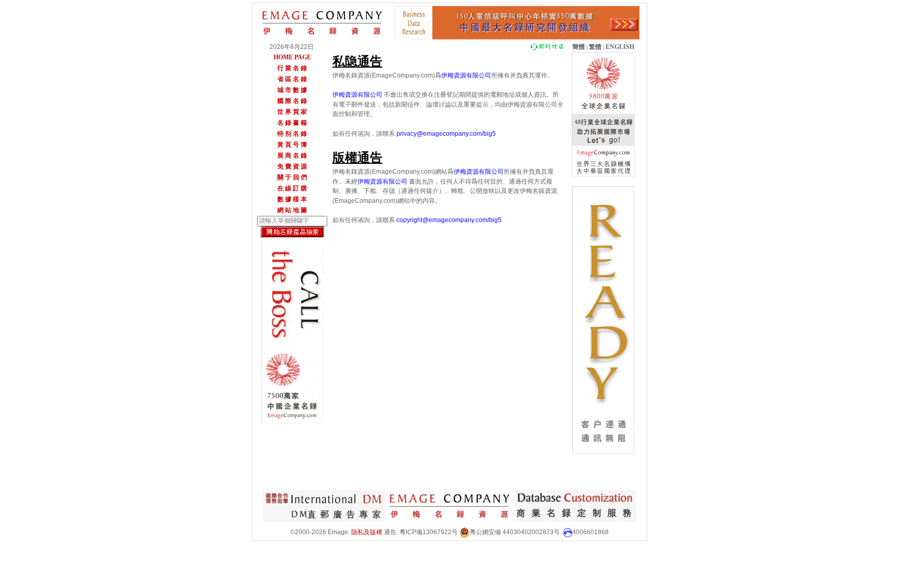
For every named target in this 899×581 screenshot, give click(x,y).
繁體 (595, 46)
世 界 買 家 (292, 111)
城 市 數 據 (292, 90)
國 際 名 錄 (292, 101)
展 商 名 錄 (292, 155)
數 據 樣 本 (292, 199)
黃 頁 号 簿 (292, 144)
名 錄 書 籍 (292, 122)
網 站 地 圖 (292, 210)
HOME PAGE (292, 57)
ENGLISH (620, 46)
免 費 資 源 (292, 166)
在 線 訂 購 (292, 188)
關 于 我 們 (292, 177)
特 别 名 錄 (292, 133)
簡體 (578, 46)
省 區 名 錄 (292, 79)
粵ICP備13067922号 (429, 532)
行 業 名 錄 (292, 68)
